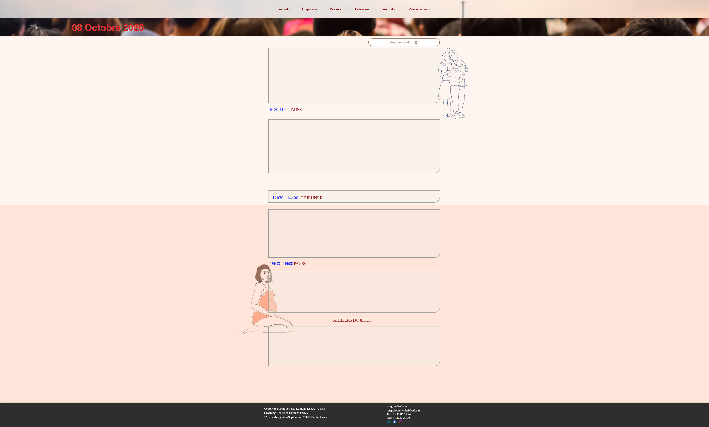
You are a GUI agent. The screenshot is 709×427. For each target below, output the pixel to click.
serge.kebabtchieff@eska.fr (403, 410)
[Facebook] (394, 421)
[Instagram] (401, 421)
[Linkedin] (388, 421)
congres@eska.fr (397, 406)
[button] (309, 9)
